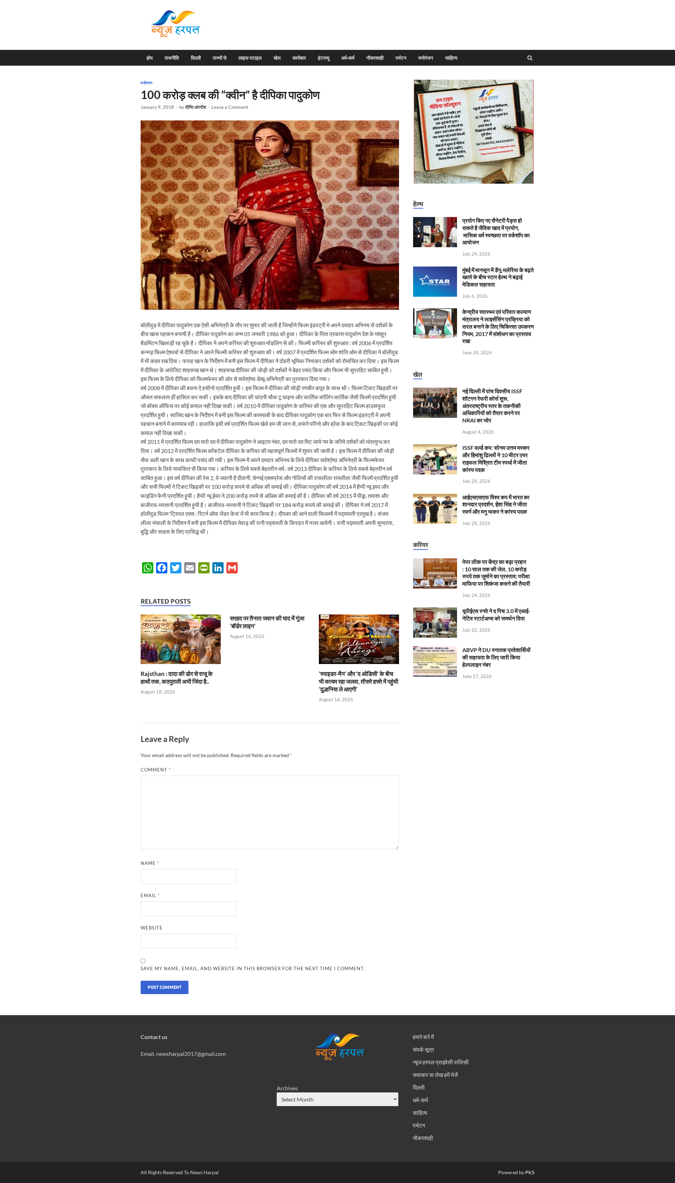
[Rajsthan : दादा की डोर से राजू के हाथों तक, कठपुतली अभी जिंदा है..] (181, 665)
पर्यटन (401, 58)
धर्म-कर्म (347, 58)
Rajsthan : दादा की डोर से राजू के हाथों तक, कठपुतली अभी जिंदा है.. (177, 677)
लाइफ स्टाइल (250, 58)
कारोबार (299, 58)
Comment (156, 770)
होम (150, 58)
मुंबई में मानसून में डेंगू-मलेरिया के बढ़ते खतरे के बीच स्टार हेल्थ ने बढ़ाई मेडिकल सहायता (498, 277)
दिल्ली (196, 58)
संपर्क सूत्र (423, 1049)
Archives (287, 1088)
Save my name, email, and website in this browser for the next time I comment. (253, 968)
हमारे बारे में (423, 1036)
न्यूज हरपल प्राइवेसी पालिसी (441, 1062)
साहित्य (451, 58)
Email (150, 895)
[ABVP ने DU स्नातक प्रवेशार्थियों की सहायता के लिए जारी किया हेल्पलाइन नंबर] (435, 650)
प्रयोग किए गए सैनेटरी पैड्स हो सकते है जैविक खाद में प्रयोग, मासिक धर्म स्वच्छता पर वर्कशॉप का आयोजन (496, 231)
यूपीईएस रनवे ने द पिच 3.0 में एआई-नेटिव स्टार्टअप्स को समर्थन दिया (496, 614)
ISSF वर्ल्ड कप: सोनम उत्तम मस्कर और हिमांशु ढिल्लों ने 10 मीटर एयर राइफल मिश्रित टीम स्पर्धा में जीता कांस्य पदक (495, 458)
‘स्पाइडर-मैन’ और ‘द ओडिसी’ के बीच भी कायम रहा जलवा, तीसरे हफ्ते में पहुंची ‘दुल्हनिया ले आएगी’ (358, 681)
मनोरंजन (425, 58)
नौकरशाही (375, 58)
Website (152, 928)
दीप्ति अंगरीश (195, 107)
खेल (277, 58)
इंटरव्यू (323, 58)
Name (150, 863)
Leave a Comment (229, 107)
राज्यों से (219, 58)
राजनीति (172, 58)
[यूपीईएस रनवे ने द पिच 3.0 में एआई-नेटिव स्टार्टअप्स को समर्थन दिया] (435, 611)
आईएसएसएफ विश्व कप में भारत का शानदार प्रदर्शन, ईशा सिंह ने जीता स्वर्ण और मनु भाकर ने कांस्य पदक (495, 504)
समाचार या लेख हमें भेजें (435, 1074)
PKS (529, 1172)
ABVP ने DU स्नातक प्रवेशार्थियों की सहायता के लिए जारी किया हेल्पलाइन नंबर (496, 657)
